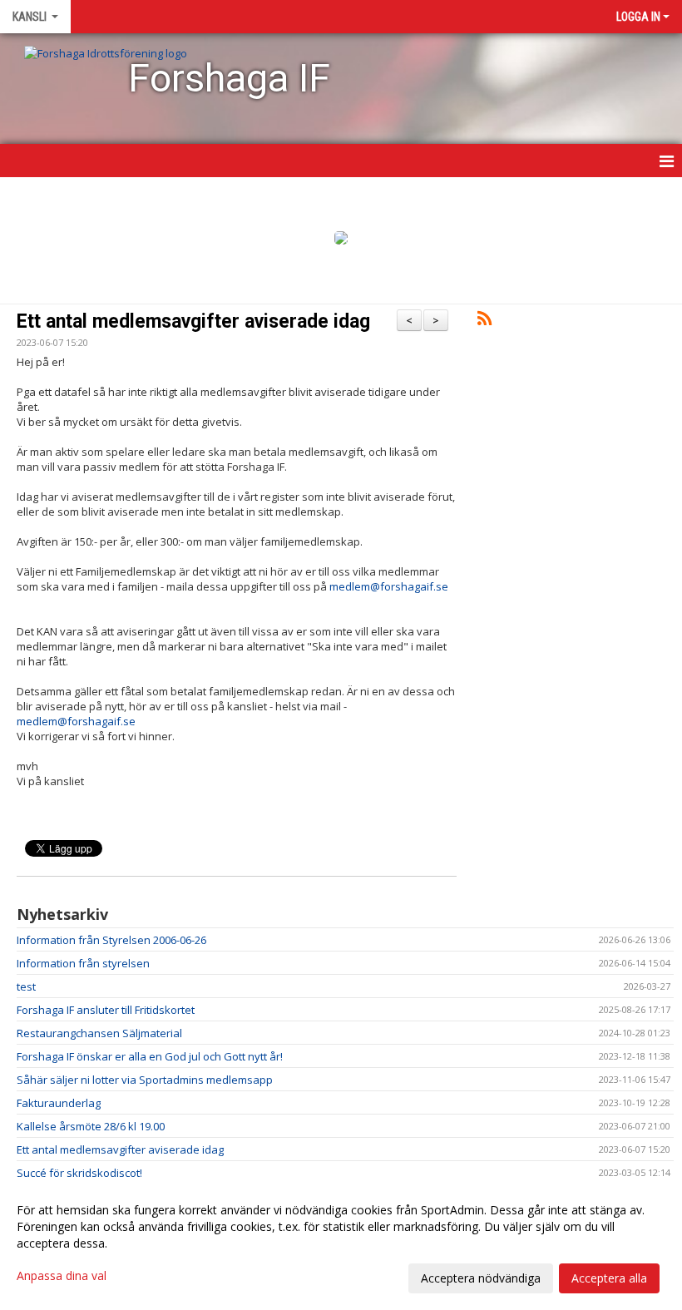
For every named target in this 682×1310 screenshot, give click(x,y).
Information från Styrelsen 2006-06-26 (111, 939)
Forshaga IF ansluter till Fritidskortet (106, 1009)
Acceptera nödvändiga (481, 1278)
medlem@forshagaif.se (388, 586)
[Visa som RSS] (484, 321)
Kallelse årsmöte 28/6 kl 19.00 (91, 1126)
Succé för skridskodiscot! (79, 1172)
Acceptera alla (609, 1278)
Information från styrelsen (83, 963)
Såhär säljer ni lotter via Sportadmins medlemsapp (145, 1079)
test (26, 986)
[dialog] (341, 1243)
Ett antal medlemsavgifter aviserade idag (193, 321)
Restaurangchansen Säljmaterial (99, 1033)
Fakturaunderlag (59, 1102)
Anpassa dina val (61, 1275)
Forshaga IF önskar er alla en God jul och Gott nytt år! (150, 1056)
